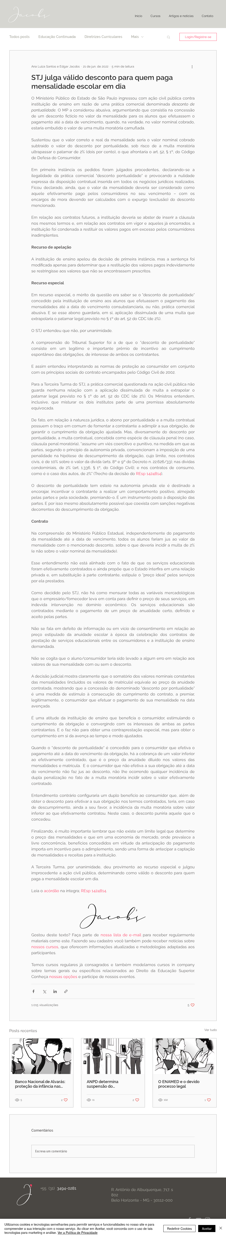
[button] (168, 37)
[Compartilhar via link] (66, 991)
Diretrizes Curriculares (103, 37)
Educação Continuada (57, 37)
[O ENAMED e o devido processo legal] (184, 1056)
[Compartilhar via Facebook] (33, 991)
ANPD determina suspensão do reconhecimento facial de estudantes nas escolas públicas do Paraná (111, 1084)
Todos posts (19, 37)
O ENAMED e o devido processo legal (179, 1084)
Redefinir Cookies (179, 1228)
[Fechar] (220, 1228)
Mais (135, 37)
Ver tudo (210, 1030)
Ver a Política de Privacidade (78, 1232)
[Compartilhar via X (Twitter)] (44, 991)
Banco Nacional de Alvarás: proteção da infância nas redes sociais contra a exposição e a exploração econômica (40, 1084)
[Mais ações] (192, 66)
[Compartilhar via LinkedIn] (55, 991)
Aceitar (207, 1228)
